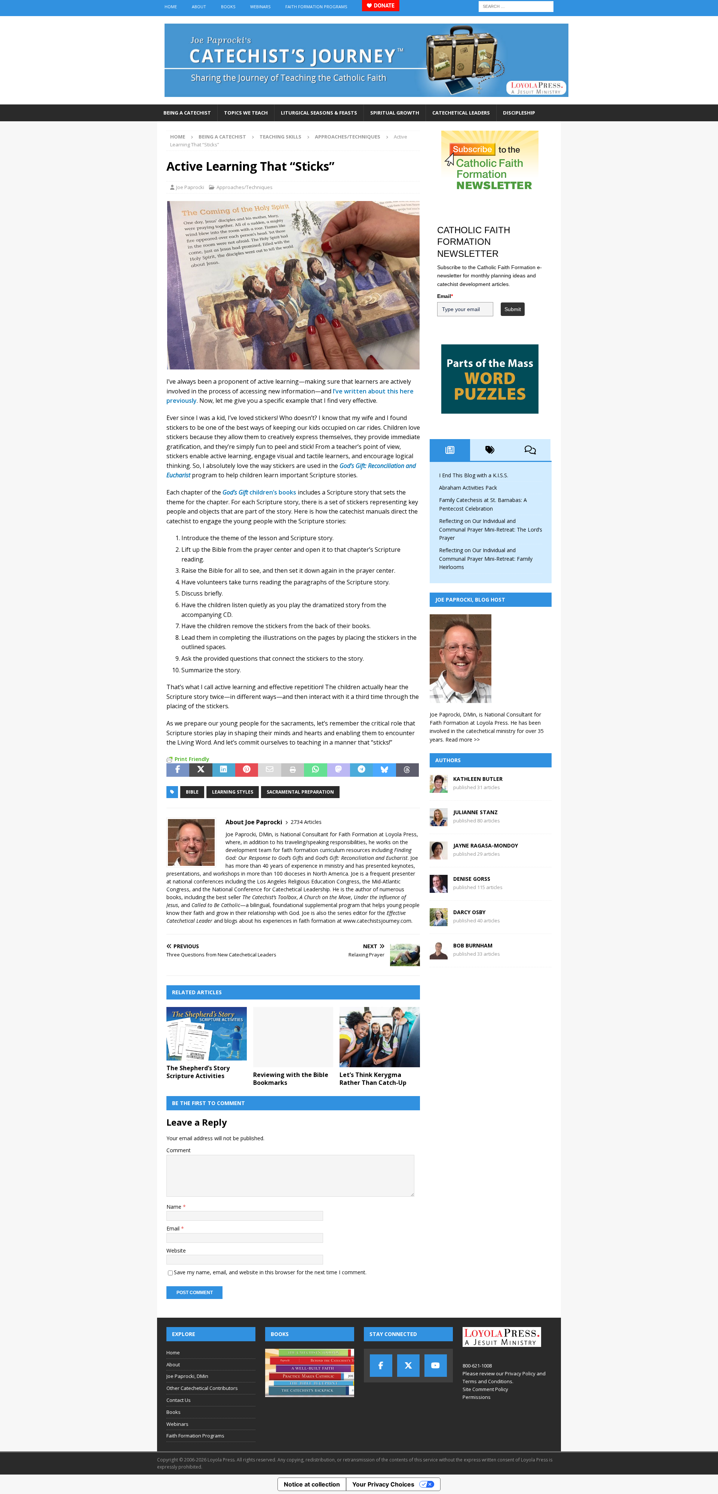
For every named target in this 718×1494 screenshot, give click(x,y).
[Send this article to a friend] (269, 770)
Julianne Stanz (475, 812)
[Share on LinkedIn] (223, 770)
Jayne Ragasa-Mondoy (485, 845)
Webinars (260, 6)
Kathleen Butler (478, 778)
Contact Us (178, 1400)
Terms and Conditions (487, 1381)
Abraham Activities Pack (468, 487)
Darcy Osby (469, 912)
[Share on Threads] (407, 770)
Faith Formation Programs (316, 6)
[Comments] (530, 450)
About (199, 6)
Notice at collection (312, 1484)
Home (171, 6)
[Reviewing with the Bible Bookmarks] (293, 1037)
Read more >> (462, 739)
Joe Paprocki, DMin (187, 1376)
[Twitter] (408, 1365)
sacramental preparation (300, 792)
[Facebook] (381, 1365)
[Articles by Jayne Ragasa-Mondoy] (439, 855)
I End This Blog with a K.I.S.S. (473, 475)
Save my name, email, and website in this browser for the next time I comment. (270, 1272)
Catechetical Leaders (461, 112)
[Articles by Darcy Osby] (439, 921)
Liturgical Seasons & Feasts (319, 112)
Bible (192, 792)
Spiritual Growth (394, 112)
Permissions (477, 1397)
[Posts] (450, 450)
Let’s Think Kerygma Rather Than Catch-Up (373, 1079)
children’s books (259, 492)
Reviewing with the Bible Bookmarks (290, 1079)
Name (174, 1206)
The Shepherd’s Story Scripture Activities (198, 1072)
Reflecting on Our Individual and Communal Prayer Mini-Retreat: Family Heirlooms (486, 558)
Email (173, 1228)
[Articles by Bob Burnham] (439, 955)
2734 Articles (306, 821)
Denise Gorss (471, 878)
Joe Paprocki (190, 187)
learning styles (232, 792)
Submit (512, 309)
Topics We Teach (246, 112)
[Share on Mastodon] (338, 770)
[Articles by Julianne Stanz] (439, 821)
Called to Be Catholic (215, 905)
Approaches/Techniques (245, 187)
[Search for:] (516, 5)
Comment (178, 1150)
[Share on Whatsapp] (315, 770)
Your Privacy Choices (383, 1484)
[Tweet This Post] (200, 770)
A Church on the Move (325, 897)
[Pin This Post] (246, 770)
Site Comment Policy (485, 1389)
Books (228, 6)
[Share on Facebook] (177, 770)
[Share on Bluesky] (384, 770)
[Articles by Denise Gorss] (439, 888)
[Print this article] (292, 770)
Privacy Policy (520, 1373)
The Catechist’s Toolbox (269, 897)
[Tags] (490, 450)
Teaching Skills (280, 136)
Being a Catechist (187, 112)
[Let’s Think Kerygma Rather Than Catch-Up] (380, 1037)
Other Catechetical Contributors (202, 1388)
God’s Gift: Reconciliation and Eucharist (361, 857)
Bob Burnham (473, 945)
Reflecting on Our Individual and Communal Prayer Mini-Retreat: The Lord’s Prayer (490, 529)
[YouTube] (435, 1365)
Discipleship (519, 112)
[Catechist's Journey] (366, 100)
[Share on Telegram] (361, 770)
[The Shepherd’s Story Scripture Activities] (206, 1034)
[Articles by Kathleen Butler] (439, 788)
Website (176, 1250)
